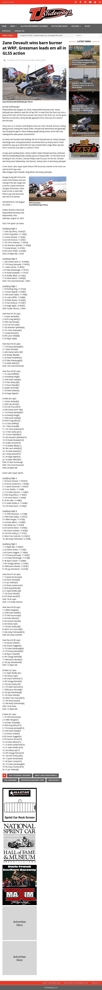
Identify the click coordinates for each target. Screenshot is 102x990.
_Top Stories (11, 60)
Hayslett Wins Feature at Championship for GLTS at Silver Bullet (83, 85)
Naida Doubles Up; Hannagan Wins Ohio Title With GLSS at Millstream (83, 108)
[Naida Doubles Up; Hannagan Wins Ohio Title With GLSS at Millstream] (84, 102)
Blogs (87, 26)
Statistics (6, 31)
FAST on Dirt (20, 60)
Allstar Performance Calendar (34, 26)
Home (4, 26)
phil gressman (10, 780)
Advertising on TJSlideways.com (76, 983)
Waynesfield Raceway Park (32, 780)
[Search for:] (87, 35)
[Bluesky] (100, 2)
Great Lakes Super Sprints (36, 60)
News (12, 26)
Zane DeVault (54, 780)
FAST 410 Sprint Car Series (19, 775)
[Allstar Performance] (19, 820)
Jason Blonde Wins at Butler (83, 133)
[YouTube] (90, 2)
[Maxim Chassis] (19, 903)
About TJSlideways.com (51, 983)
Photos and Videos (59, 26)
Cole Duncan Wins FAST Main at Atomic (84, 155)
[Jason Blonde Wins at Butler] (84, 125)
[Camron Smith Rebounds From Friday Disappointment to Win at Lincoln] (84, 56)
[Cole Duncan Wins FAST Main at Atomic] (84, 148)
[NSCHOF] (19, 862)
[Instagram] (85, 2)
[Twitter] (75, 2)
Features (75, 26)
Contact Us (19, 31)
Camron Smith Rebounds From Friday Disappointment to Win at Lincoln (84, 62)
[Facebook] (80, 2)
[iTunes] (95, 2)
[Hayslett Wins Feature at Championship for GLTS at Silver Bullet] (84, 79)
